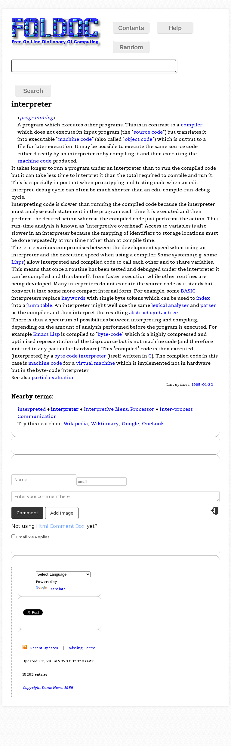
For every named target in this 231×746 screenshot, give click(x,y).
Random (131, 47)
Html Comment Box (60, 526)
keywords (73, 298)
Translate (57, 589)
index (203, 298)
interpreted (32, 409)
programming (36, 117)
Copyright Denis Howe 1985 (48, 687)
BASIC (188, 291)
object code (138, 139)
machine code (75, 139)
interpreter (65, 409)
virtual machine (95, 363)
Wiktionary (105, 423)
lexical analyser (170, 305)
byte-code (110, 334)
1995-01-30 (202, 384)
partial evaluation (53, 377)
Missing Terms (82, 647)
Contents (131, 28)
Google (130, 423)
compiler (191, 125)
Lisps (17, 262)
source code (148, 132)
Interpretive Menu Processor (119, 409)
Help (175, 28)
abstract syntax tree (153, 312)
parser (208, 305)
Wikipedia (75, 423)
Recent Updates (44, 647)
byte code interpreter (80, 356)
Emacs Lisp (46, 334)
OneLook (153, 423)
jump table (39, 305)
